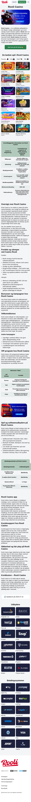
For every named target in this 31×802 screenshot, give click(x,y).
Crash (18, 59)
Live (11, 59)
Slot (25, 59)
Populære (3, 59)
